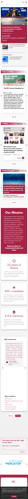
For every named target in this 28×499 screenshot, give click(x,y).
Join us (18, 415)
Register (19, 158)
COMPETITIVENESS (10, 195)
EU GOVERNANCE (11, 196)
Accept (14, 496)
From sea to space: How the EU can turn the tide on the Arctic (17, 45)
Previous (1, 95)
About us (10, 415)
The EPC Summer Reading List (13, 88)
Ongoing (16, 170)
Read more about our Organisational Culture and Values (14, 248)
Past (25, 123)
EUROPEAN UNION (18, 197)
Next (26, 95)
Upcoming (20, 123)
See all (14, 117)
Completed (23, 170)
